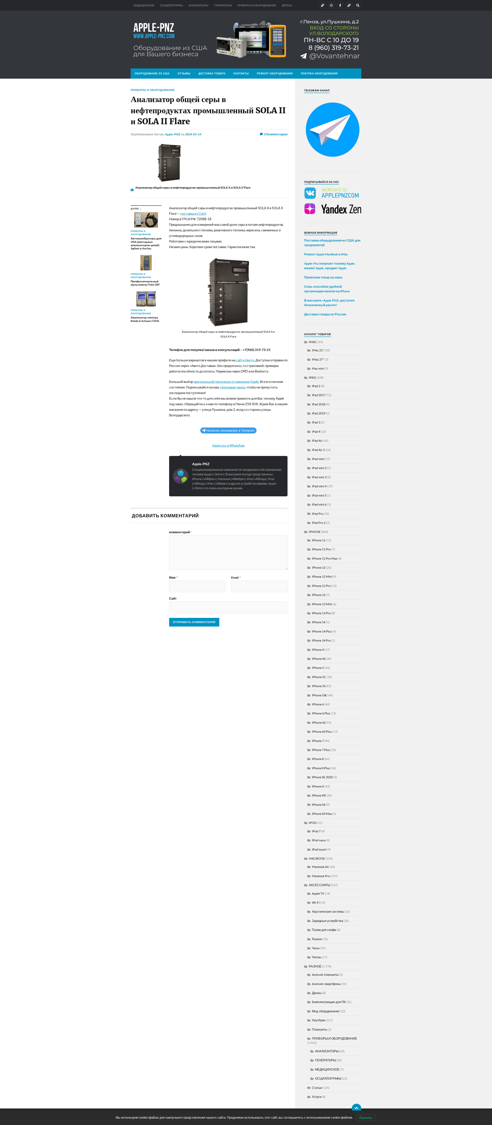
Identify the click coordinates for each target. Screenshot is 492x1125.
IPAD (312, 377)
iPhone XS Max (322, 813)
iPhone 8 (318, 759)
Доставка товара (212, 73)
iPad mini (318, 459)
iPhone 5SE (319, 695)
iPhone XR (319, 795)
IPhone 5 (318, 667)
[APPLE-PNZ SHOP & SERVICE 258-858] (246, 39)
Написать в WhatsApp (228, 445)
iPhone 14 (318, 622)
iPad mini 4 (319, 486)
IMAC (313, 342)
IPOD (313, 822)
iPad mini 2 (319, 468)
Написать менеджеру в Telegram (230, 430)
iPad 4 (316, 431)
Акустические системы (328, 911)
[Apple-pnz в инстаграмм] (331, 5)
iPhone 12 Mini (322, 576)
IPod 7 (316, 831)
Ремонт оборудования (275, 73)
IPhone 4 (318, 649)
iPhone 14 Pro (321, 640)
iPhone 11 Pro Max (324, 558)
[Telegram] (349, 5)
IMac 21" (318, 350)
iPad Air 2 (318, 450)
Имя (173, 577)
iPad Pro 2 (319, 522)
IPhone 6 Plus (321, 713)
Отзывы (184, 73)
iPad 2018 (318, 404)
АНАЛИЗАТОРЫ (198, 5)
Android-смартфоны (326, 984)
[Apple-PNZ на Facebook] (340, 5)
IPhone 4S (318, 658)
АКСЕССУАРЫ (319, 885)
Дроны (317, 993)
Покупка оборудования (319, 73)
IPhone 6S (318, 722)
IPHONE (315, 531)
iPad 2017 (318, 395)
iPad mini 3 (319, 477)
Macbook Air (320, 866)
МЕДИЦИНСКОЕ (144, 5)
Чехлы (316, 957)
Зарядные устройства (327, 920)
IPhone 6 (318, 704)
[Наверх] (356, 1108)
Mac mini (318, 368)
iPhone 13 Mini (322, 604)
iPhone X (318, 786)
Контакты (241, 73)
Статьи (317, 1087)
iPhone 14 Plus (322, 631)
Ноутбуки (318, 1020)
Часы (316, 948)
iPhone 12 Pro (321, 586)
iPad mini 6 (319, 504)
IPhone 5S (318, 686)
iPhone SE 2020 (322, 777)
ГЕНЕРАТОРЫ (223, 5)
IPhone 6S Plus (322, 731)
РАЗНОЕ (315, 966)
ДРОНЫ (287, 5)
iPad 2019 (318, 413)
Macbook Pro (321, 876)
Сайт (173, 598)
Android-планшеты (325, 974)
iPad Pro (317, 513)
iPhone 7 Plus (321, 750)
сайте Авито (245, 360)
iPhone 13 (318, 595)
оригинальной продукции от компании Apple (226, 382)
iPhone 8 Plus (321, 768)
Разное (317, 939)
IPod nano (319, 840)
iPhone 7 (318, 740)
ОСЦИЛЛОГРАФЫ (171, 5)
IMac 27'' (318, 359)
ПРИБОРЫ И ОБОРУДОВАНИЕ (257, 5)
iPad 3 (316, 422)
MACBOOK (317, 858)
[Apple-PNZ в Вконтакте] (322, 5)
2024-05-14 (193, 134)
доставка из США (193, 214)
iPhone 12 (318, 567)
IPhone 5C (319, 677)
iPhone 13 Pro (321, 613)
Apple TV (318, 893)
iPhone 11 (318, 540)
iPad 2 (316, 386)
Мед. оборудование (325, 1011)
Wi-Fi (315, 902)
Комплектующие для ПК (329, 1002)
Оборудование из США (152, 73)
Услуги (316, 1096)
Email (236, 577)
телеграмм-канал (232, 387)
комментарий (180, 532)
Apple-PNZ (172, 134)
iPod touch (319, 849)
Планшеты (319, 1029)
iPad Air (317, 440)
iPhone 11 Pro (321, 549)
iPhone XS (318, 804)
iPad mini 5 (319, 495)
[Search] (357, 5)
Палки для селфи (324, 930)
